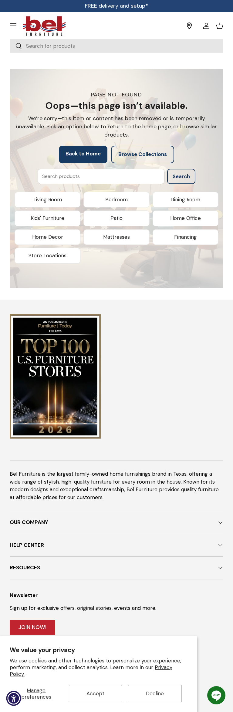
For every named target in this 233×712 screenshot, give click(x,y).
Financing (185, 237)
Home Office (185, 218)
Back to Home (83, 153)
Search (181, 176)
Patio (116, 218)
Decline (155, 693)
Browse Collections (142, 154)
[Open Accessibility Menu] (13, 698)
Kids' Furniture (47, 218)
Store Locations (47, 255)
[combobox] (116, 46)
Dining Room (185, 199)
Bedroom (116, 199)
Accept (95, 693)
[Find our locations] (193, 26)
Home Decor (47, 237)
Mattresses (116, 237)
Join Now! (32, 627)
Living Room (47, 199)
